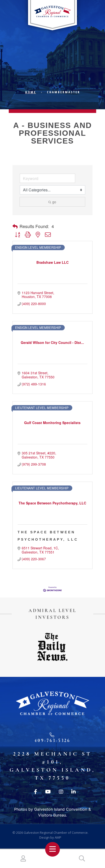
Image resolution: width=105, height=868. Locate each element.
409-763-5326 (52, 740)
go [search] (54, 201)
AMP (58, 837)
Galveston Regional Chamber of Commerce (56, 832)
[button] (15, 226)
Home (30, 92)
